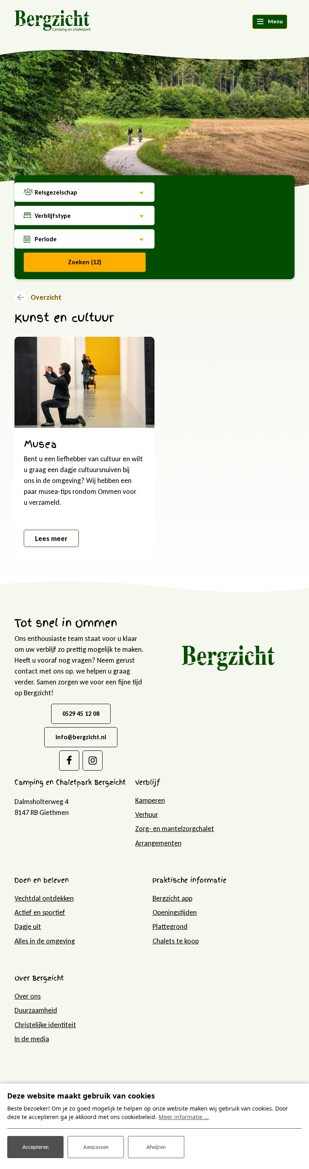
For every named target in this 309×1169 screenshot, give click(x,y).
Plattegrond (169, 926)
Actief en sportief (39, 912)
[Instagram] (92, 760)
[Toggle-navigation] (269, 22)
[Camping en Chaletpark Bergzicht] (52, 20)
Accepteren (36, 1147)
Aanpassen (96, 1147)
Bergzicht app (172, 898)
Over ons (27, 996)
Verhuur (146, 814)
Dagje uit (27, 926)
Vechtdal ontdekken (44, 898)
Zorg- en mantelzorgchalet (174, 828)
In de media (31, 1038)
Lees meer (51, 538)
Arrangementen (158, 843)
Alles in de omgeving (44, 941)
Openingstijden (174, 912)
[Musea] (84, 382)
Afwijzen (156, 1147)
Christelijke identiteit (45, 1024)
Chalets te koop (175, 941)
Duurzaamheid (35, 1010)
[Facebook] (69, 760)
